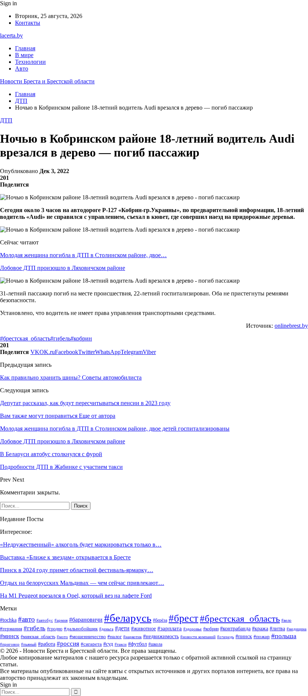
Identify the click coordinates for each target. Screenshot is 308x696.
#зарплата (169, 628)
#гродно (54, 629)
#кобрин (81, 338)
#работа (46, 644)
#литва (277, 628)
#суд (108, 644)
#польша (283, 636)
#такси (121, 644)
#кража (260, 628)
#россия (68, 643)
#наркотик (132, 636)
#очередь (225, 637)
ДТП (6, 120)
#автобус (44, 620)
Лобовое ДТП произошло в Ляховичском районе (62, 268)
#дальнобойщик (81, 628)
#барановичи (86, 619)
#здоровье (192, 629)
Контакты (27, 23)
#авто (26, 619)
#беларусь (127, 618)
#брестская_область (25, 338)
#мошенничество (87, 636)
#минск (9, 636)
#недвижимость (161, 636)
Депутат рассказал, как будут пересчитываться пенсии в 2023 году (85, 403)
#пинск (244, 636)
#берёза (160, 620)
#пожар (262, 636)
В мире (24, 55)
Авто (21, 68)
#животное (143, 628)
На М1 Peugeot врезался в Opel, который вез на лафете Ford (76, 595)
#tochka (8, 620)
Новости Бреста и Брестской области (47, 81)
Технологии (30, 62)
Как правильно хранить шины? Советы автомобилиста (71, 377)
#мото (62, 636)
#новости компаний (198, 636)
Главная (25, 48)
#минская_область (38, 636)
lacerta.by (11, 35)
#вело (286, 620)
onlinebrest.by (291, 325)
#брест (183, 618)
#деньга (106, 629)
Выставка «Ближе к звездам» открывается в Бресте (65, 557)
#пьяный (28, 644)
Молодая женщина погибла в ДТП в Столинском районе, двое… (83, 255)
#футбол (137, 644)
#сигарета (91, 644)
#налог (114, 636)
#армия (61, 620)
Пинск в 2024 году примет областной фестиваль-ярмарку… (76, 570)
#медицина (296, 629)
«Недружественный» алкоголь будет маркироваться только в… (81, 544)
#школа (155, 644)
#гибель (60, 338)
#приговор (10, 644)
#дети (122, 628)
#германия (11, 628)
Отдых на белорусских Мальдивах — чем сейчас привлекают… (82, 583)
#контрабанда (235, 628)
